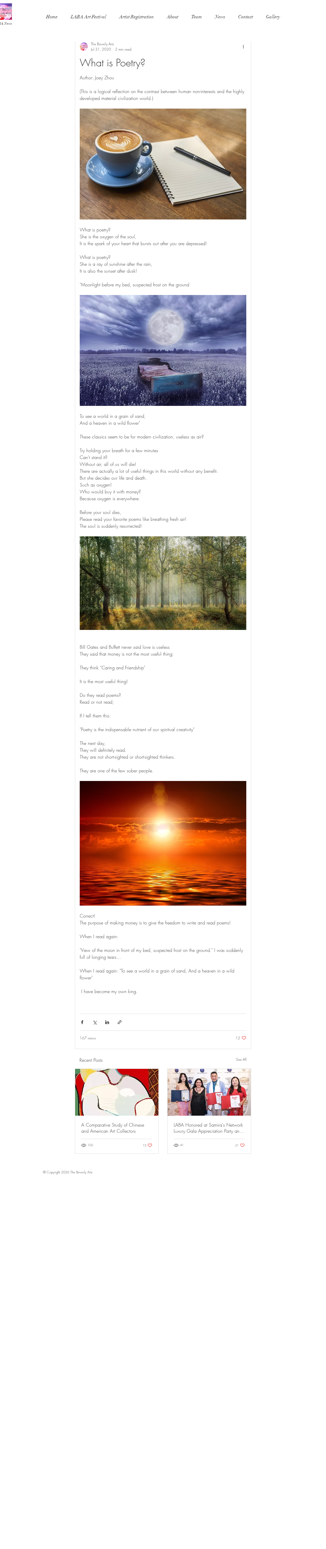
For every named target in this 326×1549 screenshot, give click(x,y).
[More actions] (243, 46)
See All (241, 1059)
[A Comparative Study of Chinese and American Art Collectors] (116, 1092)
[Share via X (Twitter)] (94, 1022)
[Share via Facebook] (82, 1022)
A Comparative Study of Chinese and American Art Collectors (112, 1128)
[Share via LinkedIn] (107, 1022)
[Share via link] (119, 1022)
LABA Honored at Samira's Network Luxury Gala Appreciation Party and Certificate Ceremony (208, 1128)
